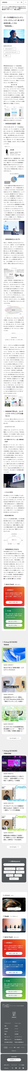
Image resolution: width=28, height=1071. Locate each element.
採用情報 (6, 1028)
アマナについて (7, 1023)
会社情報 (16, 1034)
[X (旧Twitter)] (12, 1068)
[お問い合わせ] (21, 2)
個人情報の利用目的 (8, 1042)
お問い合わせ (6, 1065)
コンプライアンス (18, 1036)
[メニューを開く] (25, 2)
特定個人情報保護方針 (19, 1042)
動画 (5, 1034)
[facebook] (16, 1068)
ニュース (16, 1031)
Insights (7, 1004)
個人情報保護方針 (18, 1039)
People (5, 1031)
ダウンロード (7, 1036)
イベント (16, 1028)
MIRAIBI (20, 86)
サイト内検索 (21, 1065)
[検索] (18, 2)
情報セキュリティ (8, 1039)
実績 (5, 1026)
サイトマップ (14, 1065)
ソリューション (18, 1023)
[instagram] (19, 1068)
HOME (3, 1004)
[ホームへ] (4, 2)
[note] (23, 1068)
